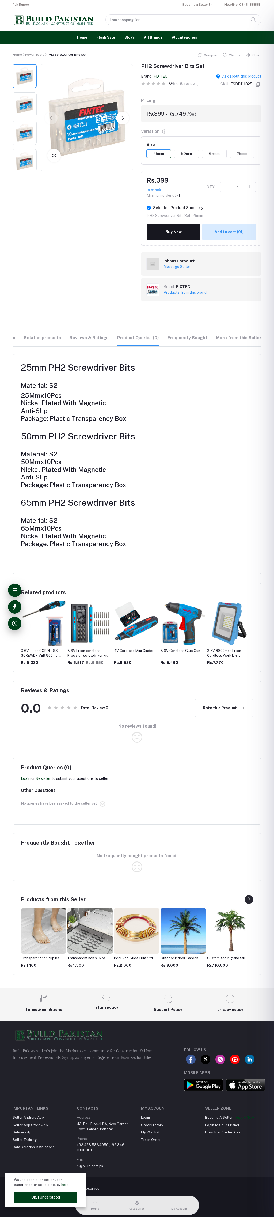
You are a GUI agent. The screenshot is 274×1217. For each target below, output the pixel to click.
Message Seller (176, 266)
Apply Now (245, 1118)
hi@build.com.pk (90, 1166)
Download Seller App (222, 1132)
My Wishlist (150, 1132)
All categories (184, 37)
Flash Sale (106, 37)
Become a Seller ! (196, 4)
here (65, 1185)
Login (26, 778)
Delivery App (23, 1132)
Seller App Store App (30, 1125)
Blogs (129, 37)
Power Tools (34, 54)
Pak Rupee (21, 4)
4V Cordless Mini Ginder (134, 651)
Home (82, 37)
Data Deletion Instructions (34, 1147)
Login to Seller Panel (222, 1125)
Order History (152, 1125)
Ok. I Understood (45, 1197)
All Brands (153, 37)
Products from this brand (185, 292)
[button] (51, 118)
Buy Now (173, 232)
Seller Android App (28, 1118)
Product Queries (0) (138, 337)
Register (43, 778)
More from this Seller (238, 337)
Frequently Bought (187, 337)
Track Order (151, 1140)
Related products (42, 337)
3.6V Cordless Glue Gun (180, 651)
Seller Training (25, 1140)
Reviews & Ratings (89, 337)
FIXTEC (161, 76)
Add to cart (229, 232)
